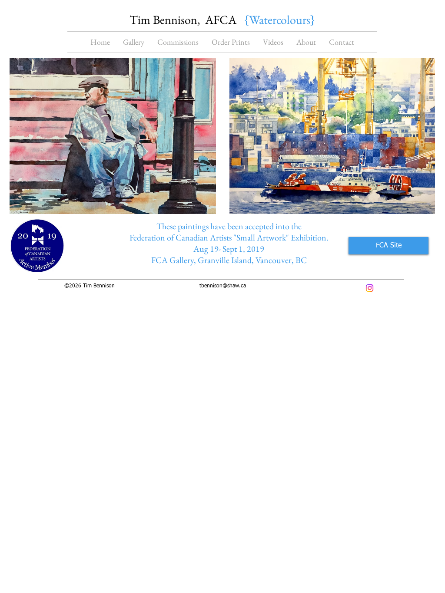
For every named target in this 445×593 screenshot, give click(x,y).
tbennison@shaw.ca (222, 286)
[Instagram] (370, 288)
